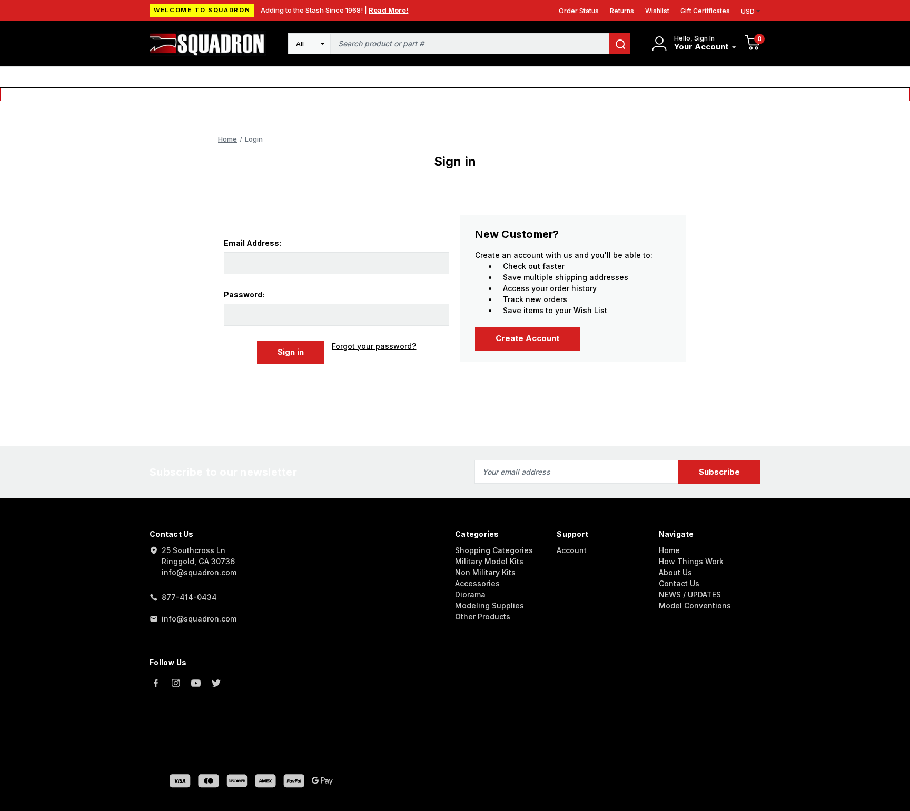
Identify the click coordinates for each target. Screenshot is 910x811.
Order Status (579, 11)
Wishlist (657, 11)
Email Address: (252, 242)
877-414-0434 (189, 597)
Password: (244, 294)
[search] (619, 43)
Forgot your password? (374, 346)
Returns (622, 11)
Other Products (482, 616)
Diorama (470, 594)
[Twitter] (216, 683)
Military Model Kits (489, 561)
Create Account (527, 338)
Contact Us (679, 583)
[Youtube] (196, 683)
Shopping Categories (494, 550)
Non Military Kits (485, 572)
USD (748, 11)
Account (572, 550)
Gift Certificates (705, 11)
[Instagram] (176, 683)
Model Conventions (695, 605)
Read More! (388, 10)
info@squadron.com (199, 618)
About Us (675, 572)
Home (669, 550)
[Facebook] (156, 683)
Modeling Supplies (489, 605)
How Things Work (691, 561)
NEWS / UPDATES (690, 594)
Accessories (477, 583)
